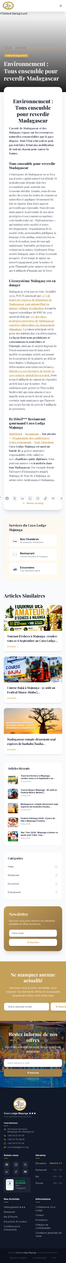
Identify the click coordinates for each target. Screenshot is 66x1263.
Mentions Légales (18, 1258)
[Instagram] (16, 1165)
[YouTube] (25, 1172)
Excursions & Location (15, 1221)
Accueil (8, 47)
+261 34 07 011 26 (15, 1135)
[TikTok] (16, 1172)
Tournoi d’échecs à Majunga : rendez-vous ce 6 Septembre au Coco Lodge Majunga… (32, 640)
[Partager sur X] (15, 498)
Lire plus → (12, 646)
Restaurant (9, 1212)
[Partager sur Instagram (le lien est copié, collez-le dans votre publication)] (38, 498)
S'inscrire (33, 942)
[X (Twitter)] (25, 1165)
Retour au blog (35, 503)
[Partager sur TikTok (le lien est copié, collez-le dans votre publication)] (45, 498)
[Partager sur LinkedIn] (22, 498)
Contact (40, 1215)
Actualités (21, 47)
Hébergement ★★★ (14, 1207)
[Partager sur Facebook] (7, 498)
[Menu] (60, 5)
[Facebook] (7, 1165)
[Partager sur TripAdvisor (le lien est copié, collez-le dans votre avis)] (53, 498)
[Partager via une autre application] (61, 498)
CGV (54, 1258)
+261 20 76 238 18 (16, 1139)
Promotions (41, 1220)
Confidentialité (39, 1258)
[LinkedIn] (7, 1172)
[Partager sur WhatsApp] (30, 498)
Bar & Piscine (11, 1216)
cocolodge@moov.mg (18, 1147)
